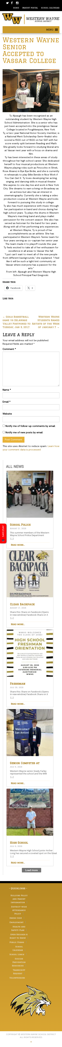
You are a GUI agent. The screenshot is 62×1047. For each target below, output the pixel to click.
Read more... (18, 545)
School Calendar (50, 8)
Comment (9, 349)
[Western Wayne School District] (31, 18)
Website (7, 413)
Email (7, 401)
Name (7, 389)
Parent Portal (30, 8)
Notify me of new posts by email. (24, 432)
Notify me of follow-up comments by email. (30, 426)
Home (16, 8)
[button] (49, 29)
